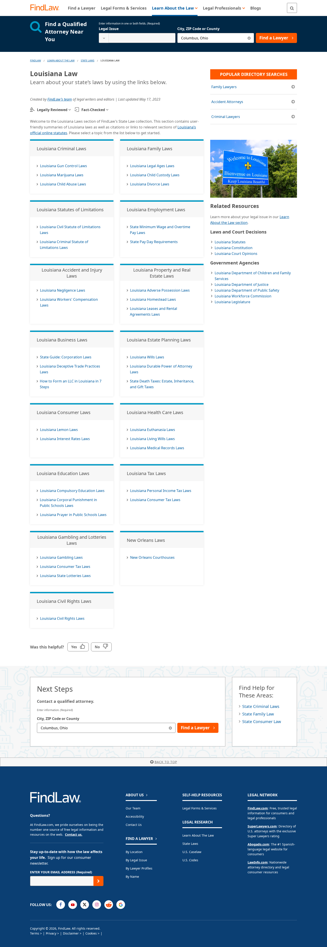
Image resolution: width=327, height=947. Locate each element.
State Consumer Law (261, 721)
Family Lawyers (224, 86)
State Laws (87, 60)
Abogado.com (258, 844)
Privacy (51, 933)
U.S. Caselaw (191, 852)
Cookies (91, 933)
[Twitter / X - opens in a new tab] (84, 904)
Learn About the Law (198, 835)
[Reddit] (108, 904)
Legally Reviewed (52, 109)
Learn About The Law (61, 60)
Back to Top (166, 762)
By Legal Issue (136, 860)
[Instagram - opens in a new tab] (96, 904)
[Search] (292, 8)
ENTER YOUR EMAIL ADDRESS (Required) (61, 872)
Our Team (133, 808)
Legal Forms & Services (199, 808)
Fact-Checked (93, 109)
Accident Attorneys (227, 101)
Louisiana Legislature (232, 301)
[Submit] (98, 881)
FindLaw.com (258, 808)
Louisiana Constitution (233, 247)
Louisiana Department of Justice (241, 284)
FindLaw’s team (59, 99)
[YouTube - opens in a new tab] (72, 904)
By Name (132, 876)
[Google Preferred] (120, 904)
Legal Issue (109, 28)
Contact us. (73, 834)
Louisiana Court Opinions (236, 253)
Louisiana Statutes (230, 242)
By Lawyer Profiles (139, 868)
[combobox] (137, 38)
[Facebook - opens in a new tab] (60, 904)
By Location (134, 852)
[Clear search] (249, 38)
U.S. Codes (190, 860)
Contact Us (134, 825)
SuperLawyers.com (262, 826)
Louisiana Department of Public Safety (247, 290)
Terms (34, 933)
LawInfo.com (258, 862)
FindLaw (35, 60)
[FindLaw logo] (46, 8)
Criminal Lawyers (225, 116)
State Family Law (258, 714)
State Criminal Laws (260, 706)
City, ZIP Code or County (198, 28)
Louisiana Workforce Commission (243, 296)
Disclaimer (71, 933)
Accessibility (135, 816)
